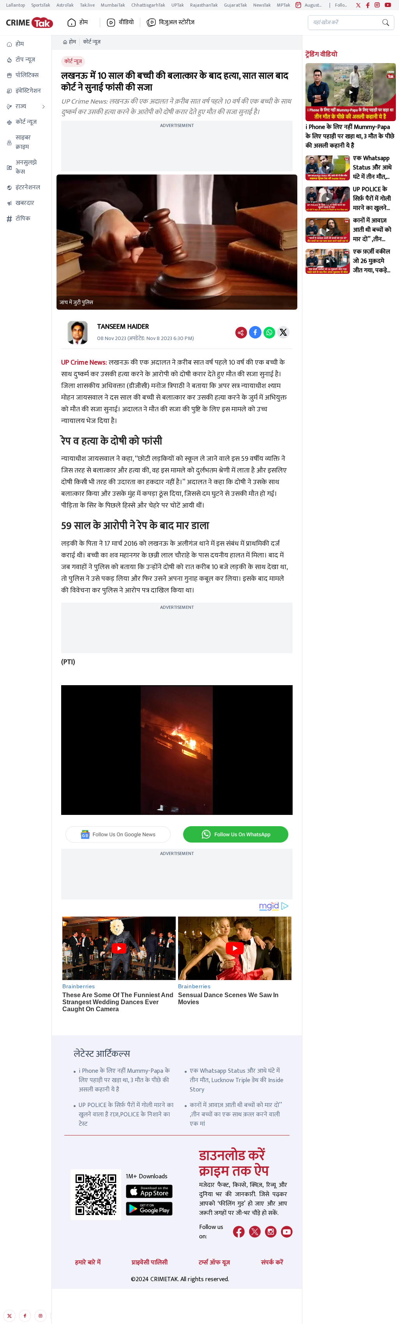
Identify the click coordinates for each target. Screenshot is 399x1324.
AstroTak (65, 5)
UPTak (177, 5)
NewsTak (262, 5)
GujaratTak (235, 5)
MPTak (283, 5)
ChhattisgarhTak (148, 5)
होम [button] (83, 22)
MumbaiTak (113, 5)
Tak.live (87, 5)
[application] (176, 750)
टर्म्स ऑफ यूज (214, 1262)
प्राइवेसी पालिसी (150, 1262)
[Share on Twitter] (283, 332)
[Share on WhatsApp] (269, 332)
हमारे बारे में (88, 1262)
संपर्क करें (272, 1262)
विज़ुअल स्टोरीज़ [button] (176, 22)
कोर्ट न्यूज (92, 42)
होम (72, 42)
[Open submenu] (44, 107)
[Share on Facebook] (255, 332)
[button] (25, 44)
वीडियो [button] (126, 22)
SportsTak (40, 5)
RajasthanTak (204, 5)
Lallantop (15, 5)
